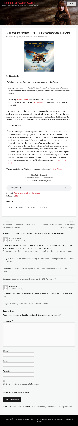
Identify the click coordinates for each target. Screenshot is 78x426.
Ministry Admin (32, 37)
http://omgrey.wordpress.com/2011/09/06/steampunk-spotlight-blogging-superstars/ (37, 251)
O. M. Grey (13, 238)
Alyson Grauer (23, 100)
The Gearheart (38, 102)
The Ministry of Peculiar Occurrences (20, 2)
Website (6, 371)
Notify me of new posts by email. (16, 393)
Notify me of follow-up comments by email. (21, 384)
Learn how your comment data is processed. (54, 407)
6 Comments (43, 37)
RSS (16, 196)
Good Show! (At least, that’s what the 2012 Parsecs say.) (34, 279)
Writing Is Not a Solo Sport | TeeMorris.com (30, 304)
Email (6, 361)
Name (6, 351)
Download (36, 193)
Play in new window (22, 193)
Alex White (57, 169)
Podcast (10, 37)
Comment (8, 321)
